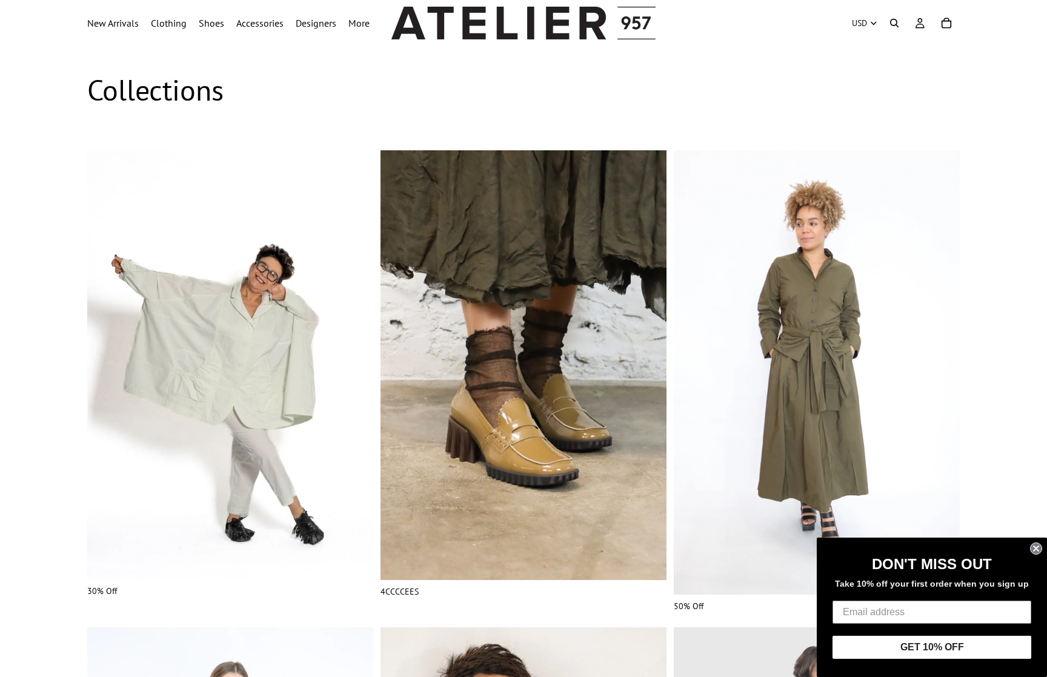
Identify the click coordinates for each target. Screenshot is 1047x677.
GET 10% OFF (932, 647)
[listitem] (359, 23)
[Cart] (946, 23)
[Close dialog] (1036, 548)
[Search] (894, 23)
